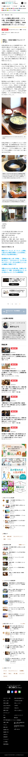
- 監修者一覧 (5, 732)
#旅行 (21, 29)
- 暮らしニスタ (17, 703)
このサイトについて (18, 715)
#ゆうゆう (5, 676)
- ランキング (5, 739)
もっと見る (23, 623)
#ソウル (24, 29)
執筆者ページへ (22, 544)
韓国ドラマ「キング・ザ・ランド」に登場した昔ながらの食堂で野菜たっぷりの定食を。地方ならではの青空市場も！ (14, 252)
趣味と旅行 (7, 14)
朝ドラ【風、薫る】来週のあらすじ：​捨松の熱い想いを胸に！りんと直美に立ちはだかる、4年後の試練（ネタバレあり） (14, 388)
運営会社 (16, 717)
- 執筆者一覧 (5, 729)
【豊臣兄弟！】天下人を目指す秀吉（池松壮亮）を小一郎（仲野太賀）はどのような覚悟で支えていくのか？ (14, 404)
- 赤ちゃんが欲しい (18, 710)
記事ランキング (6, 6)
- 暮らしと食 (5, 700)
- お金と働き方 (6, 707)
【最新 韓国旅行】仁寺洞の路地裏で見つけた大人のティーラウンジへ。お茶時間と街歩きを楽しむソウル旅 (14, 356)
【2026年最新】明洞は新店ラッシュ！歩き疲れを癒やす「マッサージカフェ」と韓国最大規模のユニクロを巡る (14, 372)
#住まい (10, 673)
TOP (2, 14)
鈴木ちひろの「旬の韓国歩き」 (13, 311)
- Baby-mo (16, 707)
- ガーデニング (6, 712)
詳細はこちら (14, 284)
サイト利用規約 (17, 720)
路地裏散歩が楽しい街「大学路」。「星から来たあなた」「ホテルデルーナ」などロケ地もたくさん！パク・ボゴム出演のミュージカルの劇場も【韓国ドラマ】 (14, 261)
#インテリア (22, 673)
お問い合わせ (17, 729)
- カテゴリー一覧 (6, 698)
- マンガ (4, 724)
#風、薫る (18, 392)
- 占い (4, 715)
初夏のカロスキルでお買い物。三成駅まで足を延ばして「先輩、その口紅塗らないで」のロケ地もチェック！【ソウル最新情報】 (14, 270)
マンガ (15, 6)
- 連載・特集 (5, 722)
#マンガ (5, 670)
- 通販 (4, 717)
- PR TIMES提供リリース (8, 719)
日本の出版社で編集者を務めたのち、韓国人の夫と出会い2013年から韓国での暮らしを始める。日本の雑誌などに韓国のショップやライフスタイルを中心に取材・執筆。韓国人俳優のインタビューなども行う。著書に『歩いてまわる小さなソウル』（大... (14, 334)
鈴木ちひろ (14, 327)
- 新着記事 (5, 736)
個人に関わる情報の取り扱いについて (19, 723)
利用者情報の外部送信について (19, 726)
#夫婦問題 (21, 670)
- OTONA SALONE (18, 700)
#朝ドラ (13, 392)
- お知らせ (5, 734)
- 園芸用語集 (5, 744)
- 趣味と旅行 (5, 710)
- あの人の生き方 (6, 705)
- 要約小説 (5, 727)
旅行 (11, 14)
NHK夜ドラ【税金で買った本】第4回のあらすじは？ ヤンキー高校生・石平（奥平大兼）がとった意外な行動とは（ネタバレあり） (14, 435)
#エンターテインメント (14, 29)
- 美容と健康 (5, 703)
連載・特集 (22, 6)
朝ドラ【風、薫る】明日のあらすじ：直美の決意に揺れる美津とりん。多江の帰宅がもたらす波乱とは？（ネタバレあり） (14, 419)
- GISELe (16, 705)
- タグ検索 (5, 741)
